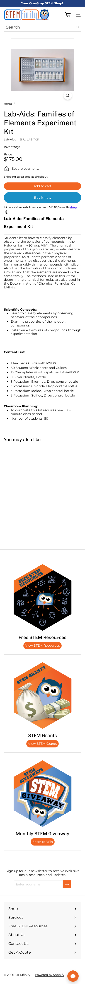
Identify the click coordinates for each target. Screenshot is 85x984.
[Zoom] (67, 95)
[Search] (77, 27)
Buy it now (42, 198)
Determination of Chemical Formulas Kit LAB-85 (39, 285)
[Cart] (68, 14)
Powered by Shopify (49, 975)
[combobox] (42, 27)
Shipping (10, 176)
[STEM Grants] (42, 695)
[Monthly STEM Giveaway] (42, 793)
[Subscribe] (67, 884)
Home (8, 103)
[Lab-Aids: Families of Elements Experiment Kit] (28, 479)
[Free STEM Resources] (42, 597)
